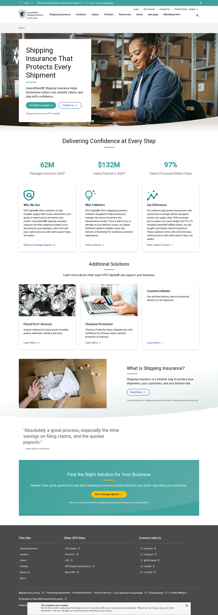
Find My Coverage (39, 105)
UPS (67, 560)
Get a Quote (149, 9)
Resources (125, 14)
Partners (109, 14)
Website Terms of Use (29, 593)
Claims (95, 14)
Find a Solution (93, 245)
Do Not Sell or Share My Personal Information (41, 599)
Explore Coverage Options (38, 245)
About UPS (70, 572)
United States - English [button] (185, 9)
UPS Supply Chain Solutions (78, 566)
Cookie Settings (178, 593)
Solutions (81, 14)
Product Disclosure (81, 593)
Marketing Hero (172, 14)
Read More (136, 392)
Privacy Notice (156, 593)
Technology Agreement (58, 593)
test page (153, 14)
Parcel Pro (70, 554)
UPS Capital (71, 548)
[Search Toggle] (196, 16)
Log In (136, 9)
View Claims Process (158, 245)
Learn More (108, 3)
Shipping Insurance (60, 14)
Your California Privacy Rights (128, 593)
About (139, 14)
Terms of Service (102, 593)
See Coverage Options (107, 494)
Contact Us (165, 9)
